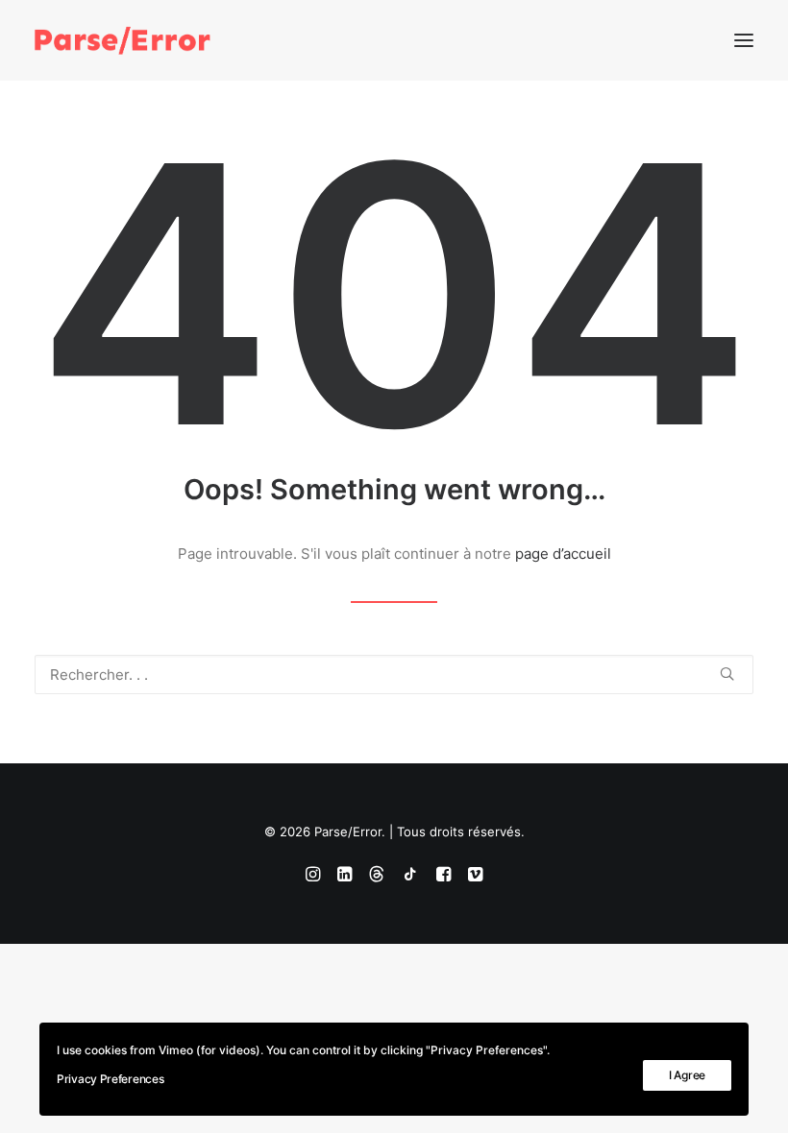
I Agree (687, 1075)
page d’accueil (563, 553)
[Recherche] (394, 674)
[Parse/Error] (122, 40)
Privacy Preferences (110, 1079)
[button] (744, 40)
